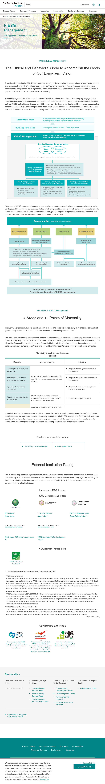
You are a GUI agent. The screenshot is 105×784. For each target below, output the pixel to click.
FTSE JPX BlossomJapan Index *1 (45, 514)
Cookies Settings (89, 763)
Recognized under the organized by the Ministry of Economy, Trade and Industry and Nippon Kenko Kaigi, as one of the (40, 646)
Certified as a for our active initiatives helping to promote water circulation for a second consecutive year (16, 645)
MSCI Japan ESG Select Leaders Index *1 (19, 538)
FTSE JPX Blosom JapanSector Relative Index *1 (79, 514)
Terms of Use (44, 779)
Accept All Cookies (85, 767)
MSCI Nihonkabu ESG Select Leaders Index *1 (51, 538)
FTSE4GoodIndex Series (9, 514)
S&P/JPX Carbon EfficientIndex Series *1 (16, 563)
